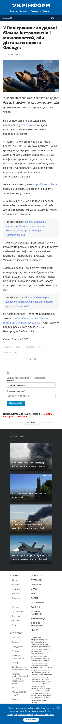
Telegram (46, 414)
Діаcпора (16, 620)
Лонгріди (36, 607)
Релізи (34, 630)
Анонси (46, 11)
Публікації (36, 580)
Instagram (8, 416)
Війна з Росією (11, 353)
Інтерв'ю (36, 584)
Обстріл (8, 347)
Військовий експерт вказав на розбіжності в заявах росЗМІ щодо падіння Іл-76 (29, 302)
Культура (16, 616)
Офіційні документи (37, 624)
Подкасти (36, 575)
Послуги (14, 11)
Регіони (15, 607)
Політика (16, 589)
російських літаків (47, 184)
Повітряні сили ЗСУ (33, 347)
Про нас (15, 637)
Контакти (16, 642)
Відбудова (16, 584)
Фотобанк (24, 11)
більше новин (31, 422)
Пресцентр (36, 11)
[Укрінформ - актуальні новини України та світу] (31, 5)
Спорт (14, 625)
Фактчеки (16, 598)
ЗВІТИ (14, 687)
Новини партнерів (36, 613)
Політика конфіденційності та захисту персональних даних (20, 678)
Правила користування (18, 656)
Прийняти (31, 719)
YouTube (23, 416)
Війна (18, 347)
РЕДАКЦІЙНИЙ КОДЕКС (19, 693)
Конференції (38, 618)
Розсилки (16, 699)
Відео (34, 593)
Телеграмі (27, 125)
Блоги (34, 598)
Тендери (16, 662)
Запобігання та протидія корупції (20, 668)
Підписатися (15, 403)
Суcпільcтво (17, 611)
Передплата (17, 646)
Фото (34, 589)
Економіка (16, 593)
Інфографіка (37, 603)
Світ (13, 602)
